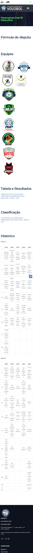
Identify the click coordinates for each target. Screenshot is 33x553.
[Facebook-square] (2, 539)
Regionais (3, 549)
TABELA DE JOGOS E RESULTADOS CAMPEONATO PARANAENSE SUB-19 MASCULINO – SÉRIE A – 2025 (12, 196)
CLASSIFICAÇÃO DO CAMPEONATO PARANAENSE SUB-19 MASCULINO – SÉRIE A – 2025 (15, 220)
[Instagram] (4, 539)
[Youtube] (6, 539)
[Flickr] (9, 539)
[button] (30, 2)
